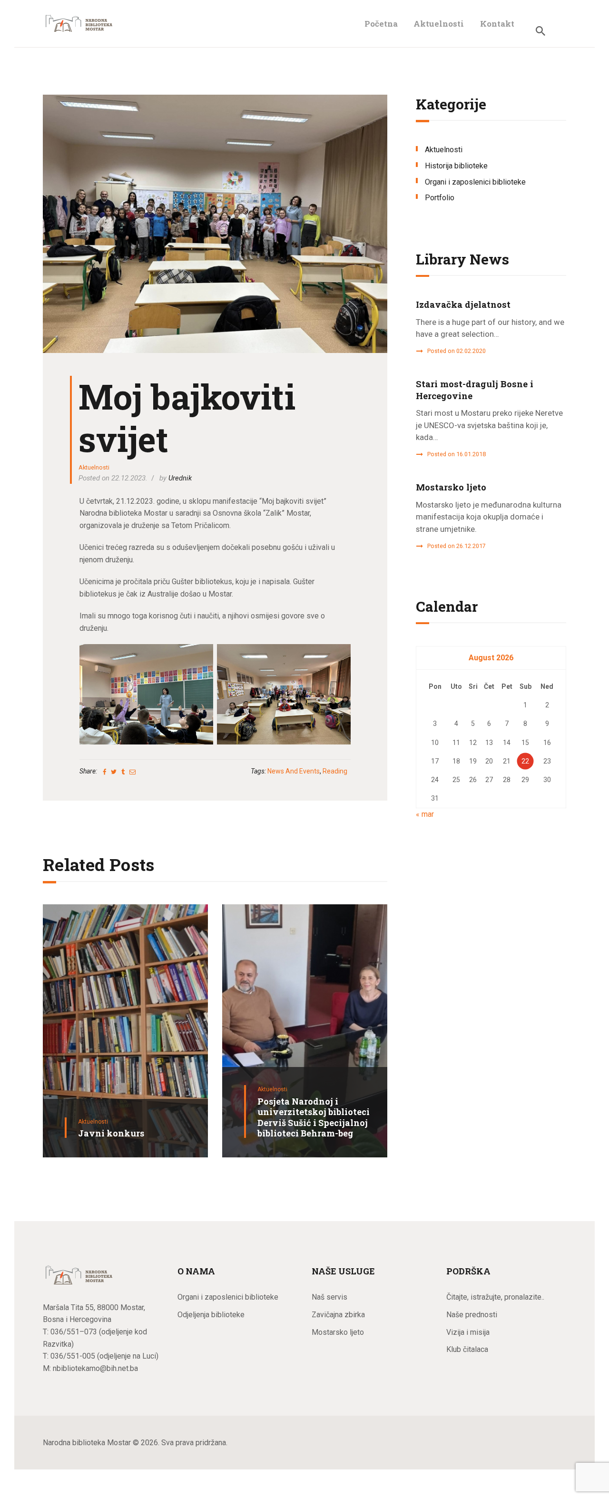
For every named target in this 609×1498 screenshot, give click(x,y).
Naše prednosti (471, 1314)
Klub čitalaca (467, 1349)
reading (335, 771)
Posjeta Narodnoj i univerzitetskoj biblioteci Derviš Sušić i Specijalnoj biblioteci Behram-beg (313, 1117)
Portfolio (439, 197)
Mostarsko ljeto (451, 487)
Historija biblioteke (456, 165)
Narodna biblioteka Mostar (87, 1442)
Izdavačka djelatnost (463, 304)
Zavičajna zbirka (338, 1314)
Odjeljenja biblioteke (211, 1314)
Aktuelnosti (94, 467)
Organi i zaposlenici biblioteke (475, 181)
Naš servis (329, 1297)
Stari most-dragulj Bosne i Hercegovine (474, 389)
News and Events (293, 771)
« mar (425, 814)
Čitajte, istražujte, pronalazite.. (495, 1297)
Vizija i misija (468, 1332)
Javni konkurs (111, 1133)
